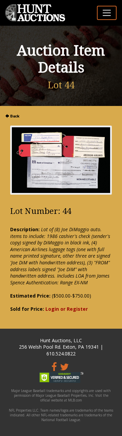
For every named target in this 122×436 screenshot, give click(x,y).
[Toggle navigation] (107, 13)
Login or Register (66, 309)
